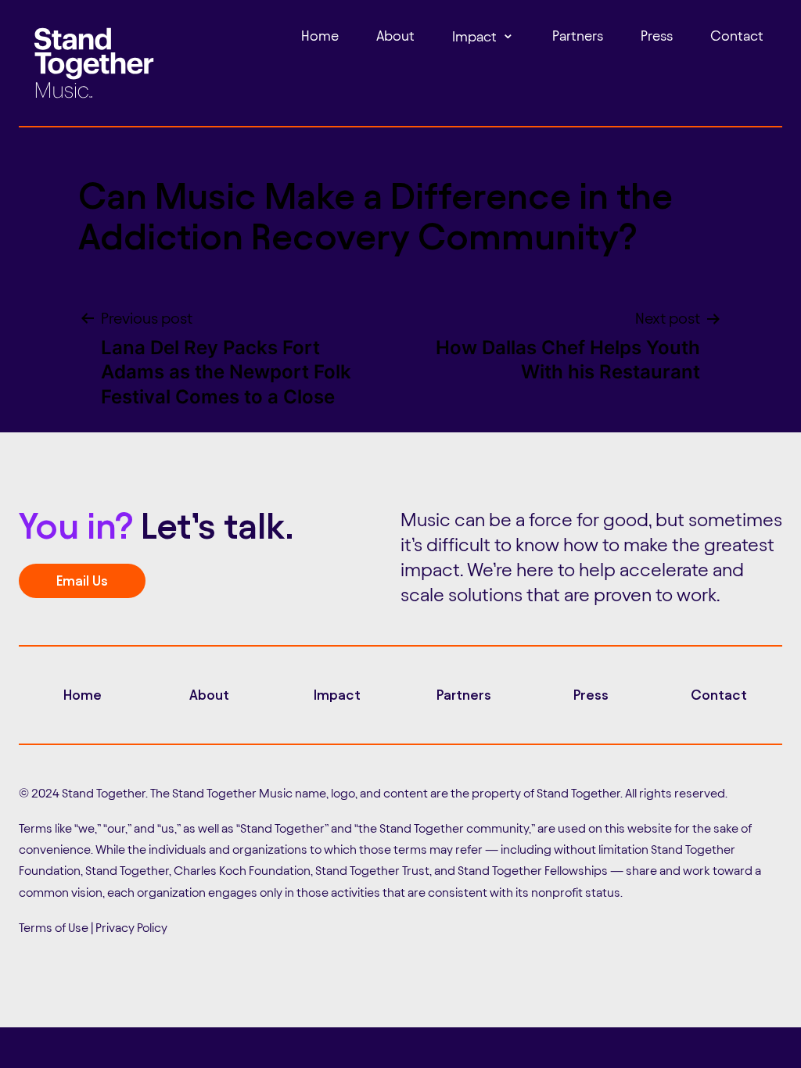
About (395, 35)
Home (320, 35)
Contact (736, 35)
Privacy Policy (131, 927)
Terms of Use (53, 927)
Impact (474, 36)
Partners (577, 35)
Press (657, 35)
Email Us (82, 580)
